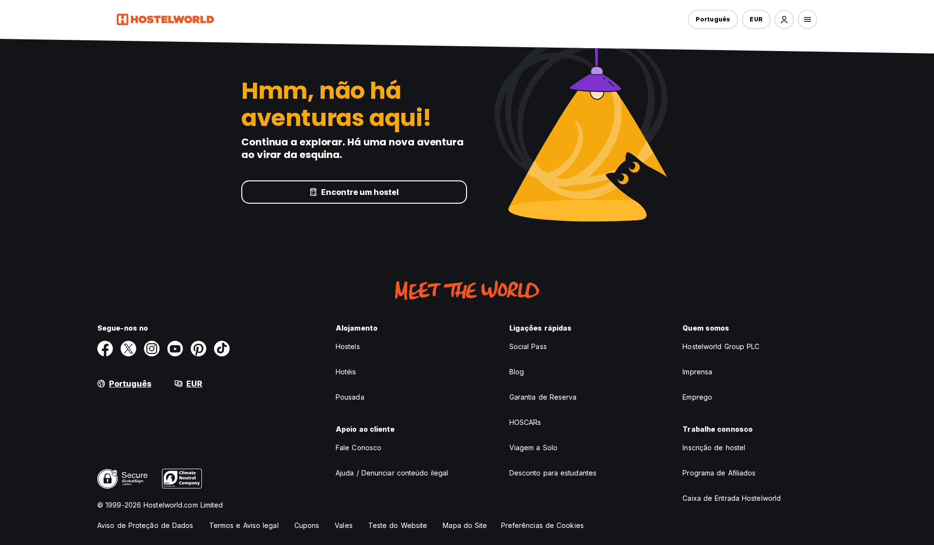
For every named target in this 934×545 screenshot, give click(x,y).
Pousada (350, 397)
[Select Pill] (784, 19)
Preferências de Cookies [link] (542, 525)
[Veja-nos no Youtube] (175, 348)
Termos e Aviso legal (244, 525)
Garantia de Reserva (543, 397)
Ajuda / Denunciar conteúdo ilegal (392, 473)
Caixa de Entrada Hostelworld (732, 498)
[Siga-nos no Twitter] (128, 348)
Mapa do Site (465, 525)
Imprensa (697, 372)
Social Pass (528, 346)
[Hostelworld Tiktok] (222, 348)
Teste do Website (398, 525)
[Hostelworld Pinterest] (198, 348)
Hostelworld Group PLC (721, 346)
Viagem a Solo (533, 447)
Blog (516, 372)
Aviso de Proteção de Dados (145, 525)
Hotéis (346, 372)
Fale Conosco (358, 447)
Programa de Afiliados (719, 473)
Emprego (697, 397)
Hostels (348, 346)
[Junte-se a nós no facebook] (105, 348)
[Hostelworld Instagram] (152, 348)
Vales (344, 525)
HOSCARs (525, 422)
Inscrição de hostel (714, 447)
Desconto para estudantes (552, 473)
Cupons (307, 525)
